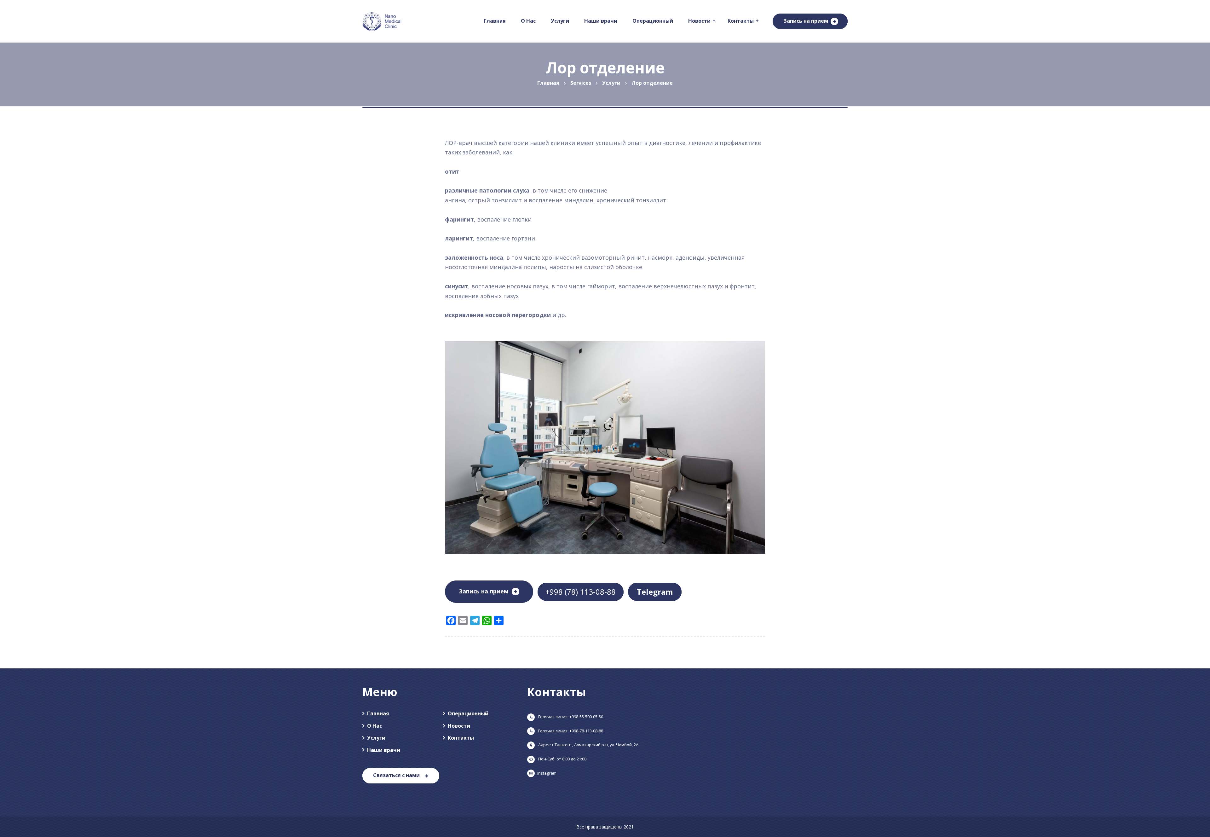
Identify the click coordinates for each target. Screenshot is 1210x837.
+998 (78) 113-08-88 (580, 591)
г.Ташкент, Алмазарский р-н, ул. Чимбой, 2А (587, 745)
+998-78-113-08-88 (570, 731)
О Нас (374, 725)
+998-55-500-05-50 (570, 716)
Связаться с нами (396, 775)
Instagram (546, 773)
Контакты (461, 737)
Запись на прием (805, 20)
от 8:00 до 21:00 (561, 759)
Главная (378, 713)
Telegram (655, 591)
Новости (459, 725)
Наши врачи (383, 750)
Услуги (376, 737)
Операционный (468, 713)
